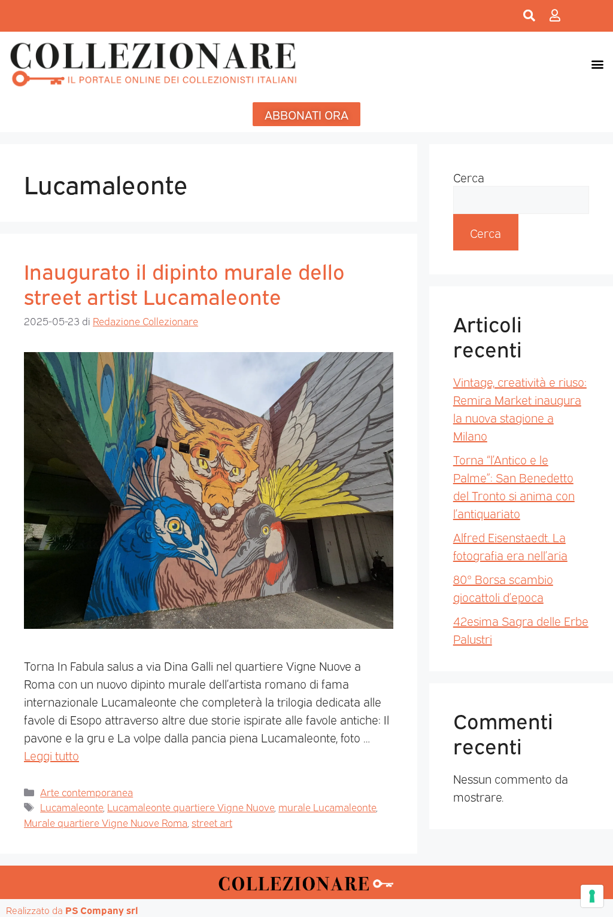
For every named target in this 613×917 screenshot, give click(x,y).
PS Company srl (101, 909)
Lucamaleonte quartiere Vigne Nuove (190, 807)
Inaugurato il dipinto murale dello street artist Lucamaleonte (184, 283)
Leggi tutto (51, 755)
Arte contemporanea (86, 792)
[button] (597, 64)
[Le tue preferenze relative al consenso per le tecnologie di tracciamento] (592, 896)
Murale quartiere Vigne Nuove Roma (105, 822)
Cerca (468, 177)
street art (212, 822)
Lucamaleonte (71, 807)
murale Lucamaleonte (327, 807)
